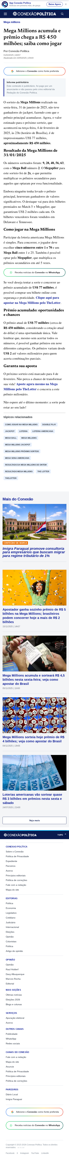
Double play (49, 424)
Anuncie (10, 1066)
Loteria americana (42, 431)
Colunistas (11, 941)
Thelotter (11, 478)
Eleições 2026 (13, 999)
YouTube (35, 1153)
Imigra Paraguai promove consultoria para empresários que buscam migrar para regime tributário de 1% (34, 552)
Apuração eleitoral (15, 1018)
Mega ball (11, 438)
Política (9, 903)
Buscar (62, 13)
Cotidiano (10, 917)
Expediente (11, 861)
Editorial (10, 983)
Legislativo (11, 913)
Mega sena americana (17, 458)
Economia (11, 908)
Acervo (9, 870)
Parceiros (10, 866)
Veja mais (34, 820)
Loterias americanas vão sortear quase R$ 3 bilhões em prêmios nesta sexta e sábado (32, 799)
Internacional (12, 927)
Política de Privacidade (17, 856)
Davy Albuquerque (15, 974)
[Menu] (6, 13)
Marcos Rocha (13, 979)
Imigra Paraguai (14, 1099)
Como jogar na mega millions (21, 424)
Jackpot (9, 431)
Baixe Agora (55, 4)
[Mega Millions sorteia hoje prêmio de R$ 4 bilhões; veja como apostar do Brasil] (34, 715)
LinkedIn (45, 1153)
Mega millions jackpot (17, 445)
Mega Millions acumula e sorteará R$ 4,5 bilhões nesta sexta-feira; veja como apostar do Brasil (34, 679)
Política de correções (16, 880)
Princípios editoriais (16, 875)
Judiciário (10, 922)
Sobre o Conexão (15, 851)
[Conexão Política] (34, 14)
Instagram (24, 1153)
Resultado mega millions (19, 471)
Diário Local (12, 1094)
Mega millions (12, 22)
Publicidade (11, 1034)
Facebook (10, 1153)
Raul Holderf (12, 969)
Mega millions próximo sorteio (22, 451)
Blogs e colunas (14, 1004)
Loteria (23, 431)
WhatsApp (11, 1038)
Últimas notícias (14, 995)
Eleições (10, 932)
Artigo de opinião (14, 951)
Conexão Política (19, 51)
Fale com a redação (16, 885)
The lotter (43, 471)
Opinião (10, 936)
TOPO (61, 835)
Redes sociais (13, 1043)
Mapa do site (12, 889)
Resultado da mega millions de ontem (26, 465)
